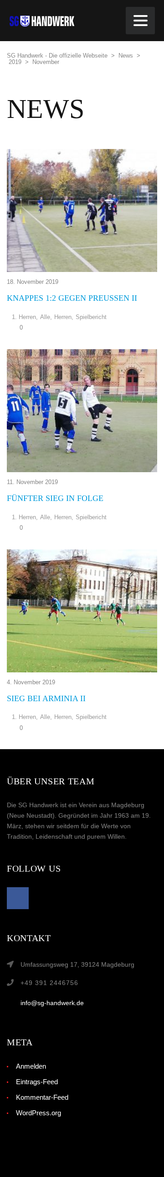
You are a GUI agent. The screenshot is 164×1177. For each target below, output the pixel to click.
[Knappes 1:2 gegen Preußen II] (82, 210)
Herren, (63, 317)
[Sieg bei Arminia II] (82, 610)
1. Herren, (25, 317)
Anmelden (31, 1066)
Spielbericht (91, 317)
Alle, (46, 317)
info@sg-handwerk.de (52, 1003)
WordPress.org (38, 1113)
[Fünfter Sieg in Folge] (82, 410)
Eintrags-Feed (37, 1082)
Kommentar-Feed (42, 1097)
